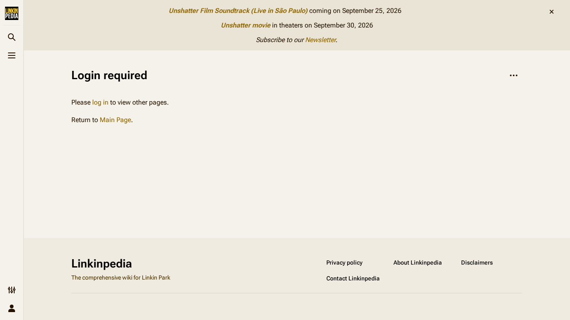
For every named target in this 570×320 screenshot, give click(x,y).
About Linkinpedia (417, 262)
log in (100, 102)
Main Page (115, 120)
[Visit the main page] (11, 13)
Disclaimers (477, 262)
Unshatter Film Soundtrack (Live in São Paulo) (238, 11)
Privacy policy (344, 262)
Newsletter (320, 40)
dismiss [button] (552, 12)
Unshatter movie (245, 25)
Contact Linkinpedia (353, 278)
